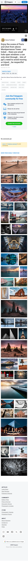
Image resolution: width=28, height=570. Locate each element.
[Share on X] (25, 40)
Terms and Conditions (17, 547)
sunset (24, 82)
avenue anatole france (11, 85)
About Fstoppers (6, 520)
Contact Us (5, 522)
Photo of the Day (6, 502)
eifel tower (21, 85)
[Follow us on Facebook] (12, 532)
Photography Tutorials (7, 512)
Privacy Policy (9, 547)
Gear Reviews (5, 491)
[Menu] (2, 2)
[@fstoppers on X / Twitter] (16, 532)
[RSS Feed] (3, 536)
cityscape (13, 82)
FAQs (3, 527)
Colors (3, 90)
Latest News (5, 489)
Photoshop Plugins (7, 514)
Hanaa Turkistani (10, 40)
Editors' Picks (5, 500)
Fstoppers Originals (7, 493)
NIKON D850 (6, 71)
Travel (18, 82)
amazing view (14, 87)
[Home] (8, 2)
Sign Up (24, 2)
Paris (3, 85)
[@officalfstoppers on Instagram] (3, 532)
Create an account (12, 144)
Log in (14, 126)
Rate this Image (6, 28)
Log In (19, 2)
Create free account (14, 123)
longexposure (5, 87)
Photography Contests (7, 506)
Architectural (5, 82)
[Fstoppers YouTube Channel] (8, 532)
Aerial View (21, 87)
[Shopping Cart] (15, 2)
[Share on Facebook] (22, 40)
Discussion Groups (7, 504)
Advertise (4, 525)
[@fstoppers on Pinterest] (21, 532)
